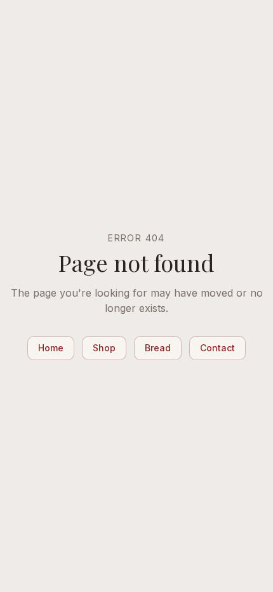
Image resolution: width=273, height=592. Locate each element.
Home (50, 347)
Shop (104, 347)
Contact (217, 347)
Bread (158, 347)
